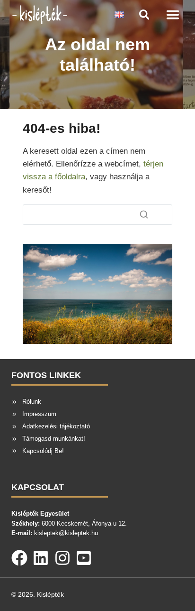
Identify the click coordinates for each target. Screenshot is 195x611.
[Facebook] (19, 556)
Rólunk (31, 401)
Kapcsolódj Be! (43, 450)
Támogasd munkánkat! (53, 438)
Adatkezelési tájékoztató (56, 426)
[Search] (144, 214)
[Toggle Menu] (173, 15)
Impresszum (39, 413)
